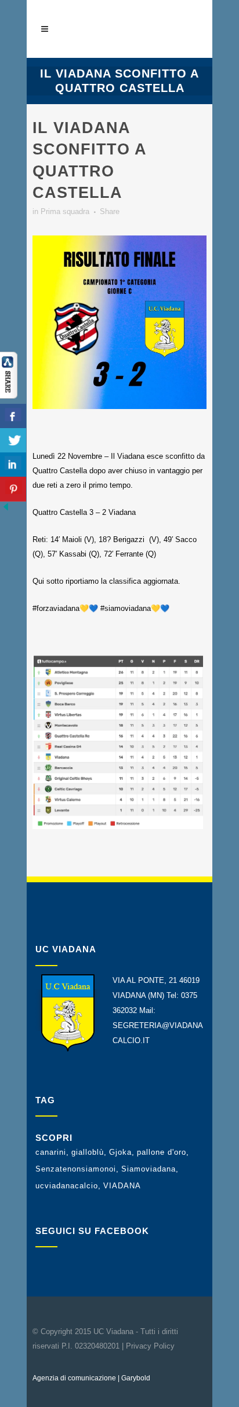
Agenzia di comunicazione (74, 1378)
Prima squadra (65, 211)
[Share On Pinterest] (13, 489)
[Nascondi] (6, 510)
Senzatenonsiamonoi (75, 1169)
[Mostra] (8, 396)
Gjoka (120, 1152)
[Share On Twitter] (13, 440)
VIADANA (122, 1185)
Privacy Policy (150, 1346)
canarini (50, 1152)
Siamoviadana (148, 1169)
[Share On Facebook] (13, 416)
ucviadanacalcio (66, 1185)
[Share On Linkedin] (13, 464)
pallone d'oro (161, 1152)
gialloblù (87, 1152)
